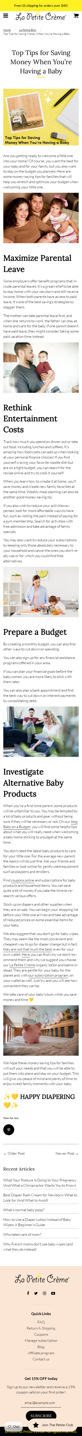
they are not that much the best (27, 949)
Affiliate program (41, 1353)
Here (26, 954)
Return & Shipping (41, 1328)
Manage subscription (41, 1340)
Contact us (41, 1359)
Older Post (16, 1153)
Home (7, 30)
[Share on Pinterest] (10, 1130)
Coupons (41, 1334)
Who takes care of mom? (22, 1234)
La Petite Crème (22, 965)
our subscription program (48, 975)
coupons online (22, 880)
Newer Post (65, 1153)
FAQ (41, 1322)
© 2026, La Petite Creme (25, 1431)
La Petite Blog (27, 30)
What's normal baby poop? (23, 1210)
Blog (41, 1346)
